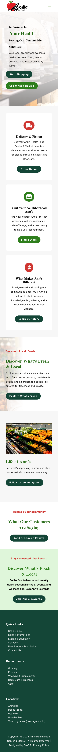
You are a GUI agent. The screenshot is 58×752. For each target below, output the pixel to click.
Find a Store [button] (29, 239)
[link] (17, 5)
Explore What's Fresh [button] (23, 395)
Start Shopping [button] (19, 74)
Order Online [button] (29, 169)
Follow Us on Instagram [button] (24, 482)
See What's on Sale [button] (21, 85)
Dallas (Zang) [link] (15, 709)
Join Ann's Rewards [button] (29, 598)
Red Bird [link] (13, 713)
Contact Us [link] (14, 650)
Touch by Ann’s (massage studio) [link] (26, 721)
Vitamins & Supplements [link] (21, 675)
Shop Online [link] (15, 630)
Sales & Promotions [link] (19, 634)
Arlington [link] (13, 705)
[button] (49, 8)
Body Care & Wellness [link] (20, 679)
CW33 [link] (27, 745)
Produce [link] (13, 672)
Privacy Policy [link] (41, 745)
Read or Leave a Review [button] (29, 537)
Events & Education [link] (19, 638)
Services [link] (13, 642)
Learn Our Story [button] (29, 318)
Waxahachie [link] (15, 717)
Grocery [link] (12, 668)
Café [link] (11, 683)
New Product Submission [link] (22, 646)
